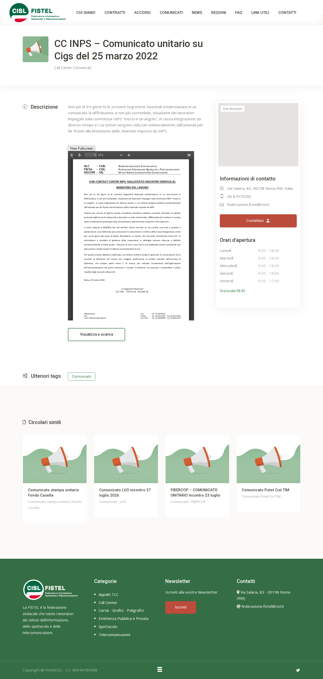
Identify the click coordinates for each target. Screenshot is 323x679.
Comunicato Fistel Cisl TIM (265, 490)
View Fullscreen (81, 148)
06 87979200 (239, 196)
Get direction (233, 108)
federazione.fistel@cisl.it (248, 204)
